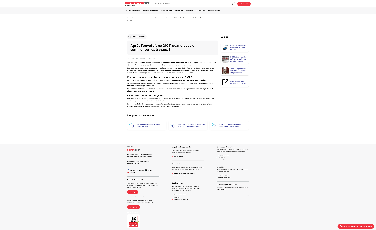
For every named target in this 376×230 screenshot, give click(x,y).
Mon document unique (180, 194)
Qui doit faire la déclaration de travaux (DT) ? (148, 125)
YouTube (132, 172)
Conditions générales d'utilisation (136, 156)
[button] (244, 4)
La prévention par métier (181, 147)
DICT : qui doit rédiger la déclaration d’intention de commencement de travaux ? (192, 125)
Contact (149, 156)
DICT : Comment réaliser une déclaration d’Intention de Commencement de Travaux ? (230, 125)
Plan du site (144, 159)
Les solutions (222, 159)
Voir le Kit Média (133, 207)
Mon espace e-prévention (181, 199)
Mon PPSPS (177, 197)
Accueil (129, 17)
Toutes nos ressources (140, 17)
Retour (131, 20)
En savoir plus (133, 192)
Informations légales (145, 154)
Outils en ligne (177, 183)
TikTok (149, 170)
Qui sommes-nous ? (133, 154)
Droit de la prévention (180, 176)
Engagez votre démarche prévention (184, 173)
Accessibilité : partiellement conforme (138, 161)
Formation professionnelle (227, 185)
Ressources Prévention (226, 147)
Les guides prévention (224, 155)
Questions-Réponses (154, 17)
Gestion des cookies (133, 163)
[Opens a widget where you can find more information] (356, 226)
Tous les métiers (178, 156)
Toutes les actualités (224, 175)
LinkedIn (141, 170)
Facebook (132, 170)
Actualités (221, 167)
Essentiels (176, 164)
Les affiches (221, 157)
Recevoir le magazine (224, 177)
